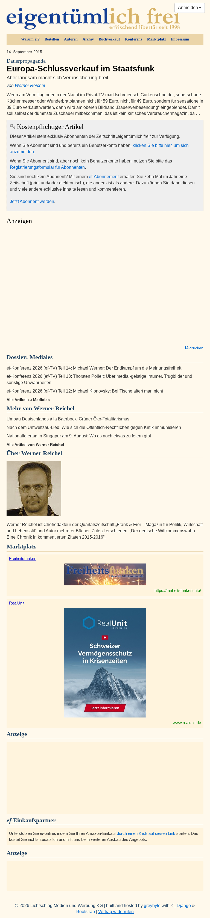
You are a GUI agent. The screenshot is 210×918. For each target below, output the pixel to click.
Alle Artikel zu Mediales (28, 399)
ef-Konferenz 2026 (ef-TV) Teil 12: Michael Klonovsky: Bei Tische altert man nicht (85, 391)
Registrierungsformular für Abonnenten (47, 167)
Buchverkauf (109, 39)
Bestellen (52, 39)
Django (184, 905)
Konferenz (133, 39)
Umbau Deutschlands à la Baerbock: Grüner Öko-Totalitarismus (68, 419)
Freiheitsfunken (22, 558)
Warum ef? (30, 39)
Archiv (88, 39)
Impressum (180, 39)
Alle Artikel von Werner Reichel (35, 444)
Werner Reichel (30, 85)
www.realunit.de (187, 722)
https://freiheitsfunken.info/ (177, 590)
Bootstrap (85, 911)
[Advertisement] (105, 286)
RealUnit (16, 603)
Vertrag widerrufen (116, 911)
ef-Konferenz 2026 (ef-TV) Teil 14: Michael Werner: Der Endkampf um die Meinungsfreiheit (94, 368)
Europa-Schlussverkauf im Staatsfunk (80, 65)
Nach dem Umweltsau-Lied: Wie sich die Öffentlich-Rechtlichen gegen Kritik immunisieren (94, 427)
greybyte (152, 905)
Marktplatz (156, 39)
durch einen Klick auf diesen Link (146, 833)
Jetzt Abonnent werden (32, 201)
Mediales (41, 357)
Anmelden (188, 7)
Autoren (71, 39)
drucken (195, 348)
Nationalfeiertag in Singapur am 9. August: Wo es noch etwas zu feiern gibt (79, 436)
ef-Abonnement (104, 176)
